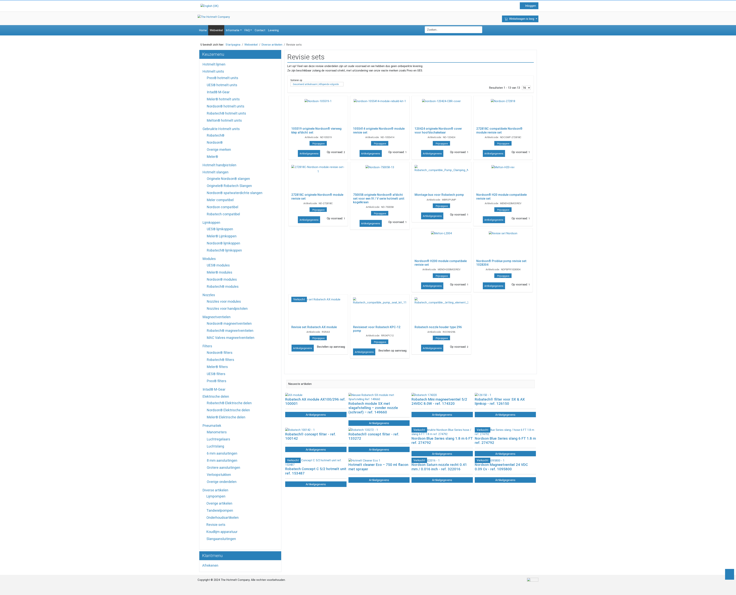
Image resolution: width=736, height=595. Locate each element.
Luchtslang (215, 446)
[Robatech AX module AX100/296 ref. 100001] (293, 395)
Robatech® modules (223, 286)
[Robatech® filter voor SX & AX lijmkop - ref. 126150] (483, 395)
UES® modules (218, 265)
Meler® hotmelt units (223, 99)
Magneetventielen (217, 317)
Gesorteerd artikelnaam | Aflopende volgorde (316, 84)
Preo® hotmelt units (222, 78)
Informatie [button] (232, 30)
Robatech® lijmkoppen (224, 250)
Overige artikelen (219, 503)
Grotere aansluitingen (223, 468)
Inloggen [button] (530, 5)
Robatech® (215, 135)
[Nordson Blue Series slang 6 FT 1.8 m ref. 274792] (505, 432)
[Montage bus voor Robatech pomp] (441, 178)
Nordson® (215, 142)
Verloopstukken (219, 475)
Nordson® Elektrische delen (228, 410)
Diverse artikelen (215, 490)
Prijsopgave (318, 143)
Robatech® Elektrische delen (229, 403)
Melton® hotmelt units (224, 120)
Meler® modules (219, 272)
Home (203, 30)
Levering (273, 30)
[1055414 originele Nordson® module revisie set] (380, 112)
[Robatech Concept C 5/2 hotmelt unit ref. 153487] (316, 462)
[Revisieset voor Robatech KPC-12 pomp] (380, 310)
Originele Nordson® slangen (228, 179)
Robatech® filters (220, 360)
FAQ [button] (247, 30)
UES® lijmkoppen (220, 229)
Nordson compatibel (222, 207)
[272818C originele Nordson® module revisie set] (318, 178)
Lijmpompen (215, 496)
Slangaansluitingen (221, 539)
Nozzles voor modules (224, 301)
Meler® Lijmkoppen (222, 236)
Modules (209, 259)
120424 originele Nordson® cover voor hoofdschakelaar (438, 130)
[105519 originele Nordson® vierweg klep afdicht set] (318, 112)
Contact (260, 30)
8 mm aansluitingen (222, 460)
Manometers (217, 432)
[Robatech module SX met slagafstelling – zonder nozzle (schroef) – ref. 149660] (379, 397)
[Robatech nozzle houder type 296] (441, 310)
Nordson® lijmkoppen (223, 243)
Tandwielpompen (219, 510)
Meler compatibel (220, 200)
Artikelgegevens (309, 153)
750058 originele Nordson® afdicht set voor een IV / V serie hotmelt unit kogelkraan (378, 198)
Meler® (212, 157)
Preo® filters (216, 381)
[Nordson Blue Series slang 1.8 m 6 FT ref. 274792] (442, 432)
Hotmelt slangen (215, 172)
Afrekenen (210, 565)
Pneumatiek (212, 426)
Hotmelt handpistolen (219, 165)
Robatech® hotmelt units (226, 113)
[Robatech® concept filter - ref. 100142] (300, 430)
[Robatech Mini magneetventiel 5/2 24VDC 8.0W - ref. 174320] (424, 395)
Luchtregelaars (218, 439)
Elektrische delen (216, 396)
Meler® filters (217, 367)
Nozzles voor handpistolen (227, 309)
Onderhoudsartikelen (222, 518)
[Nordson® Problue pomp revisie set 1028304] (503, 244)
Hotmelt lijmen (214, 64)
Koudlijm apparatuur (221, 532)
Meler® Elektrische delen (226, 417)
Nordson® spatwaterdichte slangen (234, 193)
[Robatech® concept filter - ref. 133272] (363, 430)
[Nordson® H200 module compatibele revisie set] (441, 244)
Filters (207, 346)
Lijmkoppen (211, 222)
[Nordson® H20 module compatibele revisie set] (503, 178)
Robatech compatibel (223, 214)
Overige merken (219, 150)
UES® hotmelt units (222, 85)
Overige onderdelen (222, 482)
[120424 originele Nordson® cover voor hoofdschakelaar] (441, 112)
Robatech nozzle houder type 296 (438, 327)
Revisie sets (215, 525)
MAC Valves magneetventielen (230, 338)
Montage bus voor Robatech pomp (439, 195)
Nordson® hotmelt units (225, 106)
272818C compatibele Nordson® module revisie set (499, 130)
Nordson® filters (219, 353)
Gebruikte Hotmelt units (221, 129)
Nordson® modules (222, 279)
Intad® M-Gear (218, 92)
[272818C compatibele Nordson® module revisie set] (503, 112)
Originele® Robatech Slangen (229, 186)
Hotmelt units (213, 71)
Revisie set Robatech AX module (314, 327)
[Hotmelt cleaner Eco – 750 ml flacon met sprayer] (364, 460)
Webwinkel (216, 30)
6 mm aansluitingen (222, 453)
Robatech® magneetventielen (230, 331)
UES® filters (216, 374)
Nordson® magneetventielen (229, 323)
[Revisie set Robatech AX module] (318, 310)
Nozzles (209, 295)
